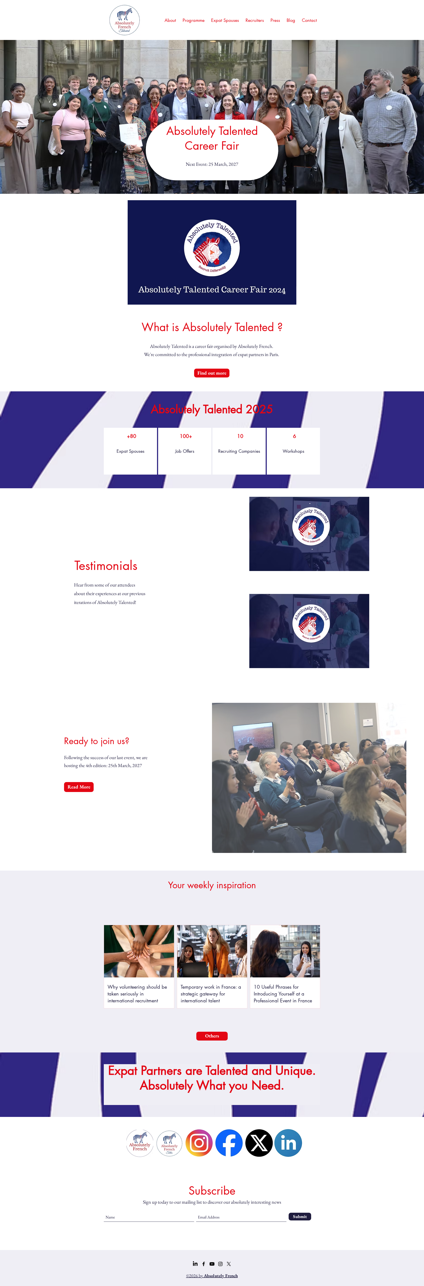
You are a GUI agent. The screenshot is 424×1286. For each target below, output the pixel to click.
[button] (290, 300)
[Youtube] (212, 1264)
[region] (130, 451)
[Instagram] (220, 1264)
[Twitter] (229, 1264)
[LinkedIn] (195, 1264)
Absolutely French (255, 346)
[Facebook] (203, 1264)
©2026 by (212, 1275)
